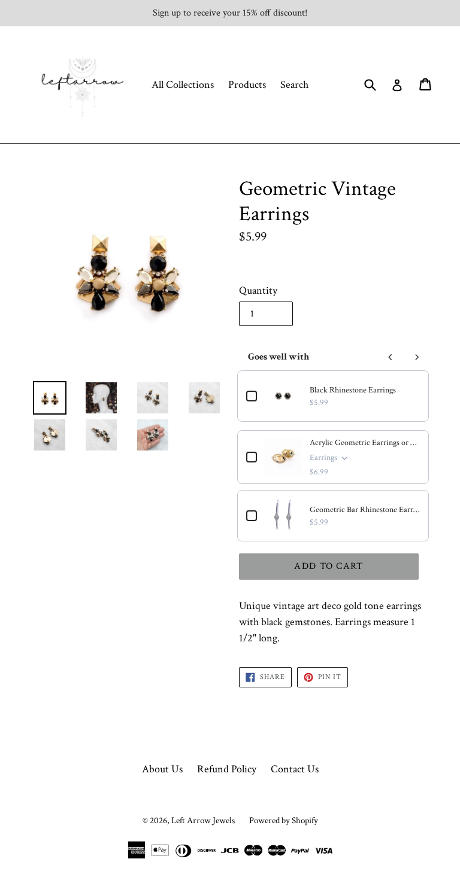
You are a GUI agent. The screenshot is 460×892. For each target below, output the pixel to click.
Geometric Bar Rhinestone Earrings (365, 509)
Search (294, 85)
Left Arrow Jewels (203, 820)
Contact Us (295, 769)
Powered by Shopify (283, 820)
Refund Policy (226, 769)
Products (247, 85)
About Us (162, 769)
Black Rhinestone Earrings (353, 390)
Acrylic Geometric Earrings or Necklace (365, 442)
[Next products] (417, 357)
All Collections (183, 85)
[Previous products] (390, 357)
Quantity (258, 290)
